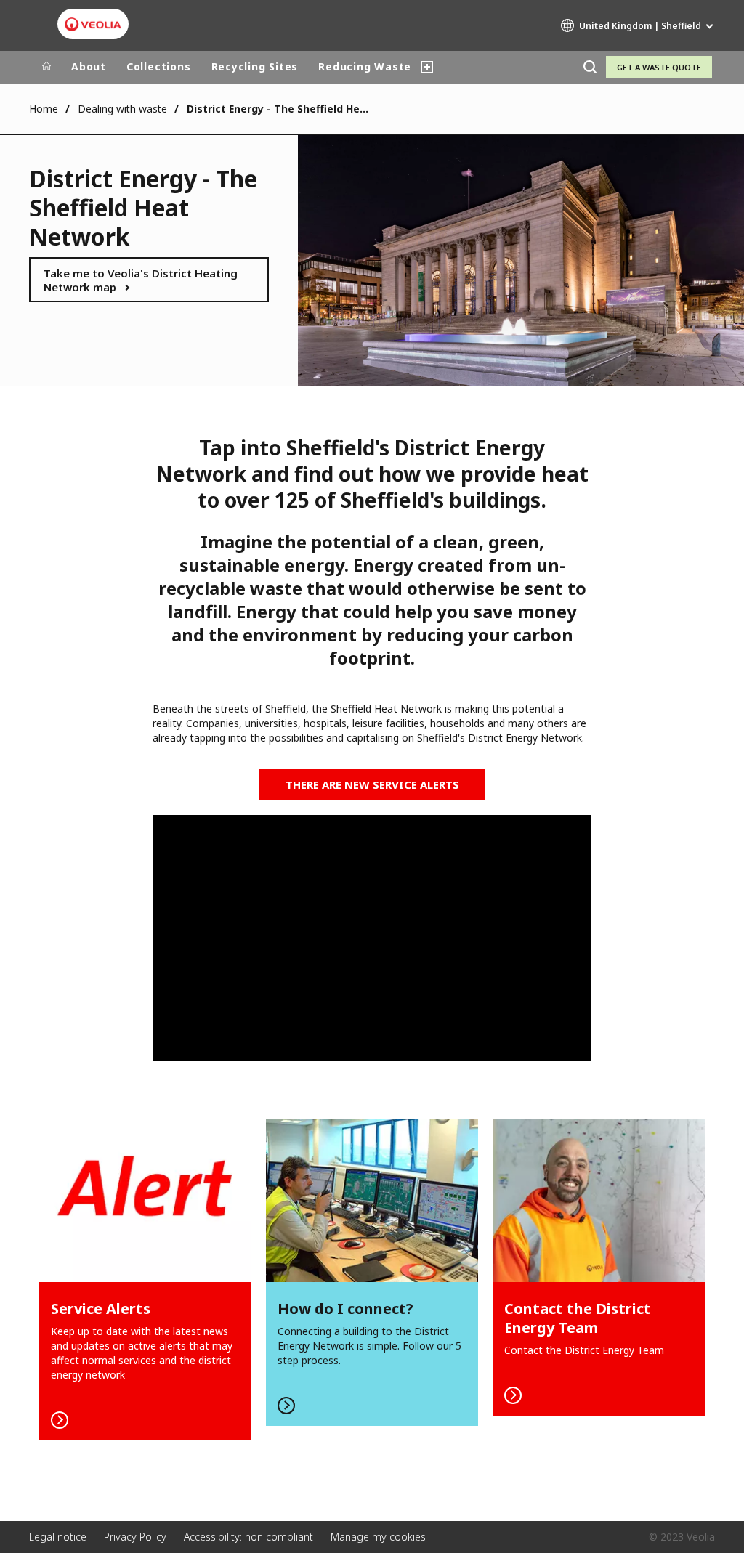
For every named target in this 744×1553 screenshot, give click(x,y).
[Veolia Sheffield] (93, 24)
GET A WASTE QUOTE (659, 67)
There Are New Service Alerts (372, 784)
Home (43, 108)
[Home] (46, 67)
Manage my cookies (378, 1537)
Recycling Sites (255, 66)
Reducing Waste (364, 66)
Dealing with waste (122, 108)
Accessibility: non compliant (248, 1537)
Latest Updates (145, 1279)
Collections (158, 66)
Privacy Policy (135, 1537)
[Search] (589, 67)
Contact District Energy (599, 1267)
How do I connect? (372, 1272)
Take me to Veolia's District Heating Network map (141, 280)
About (88, 66)
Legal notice (57, 1537)
